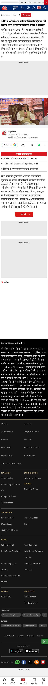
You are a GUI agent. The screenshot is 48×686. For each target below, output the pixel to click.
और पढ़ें (23, 214)
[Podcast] (28, 7)
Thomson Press (31, 489)
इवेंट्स (15, 15)
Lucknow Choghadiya (11, 615)
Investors (4, 439)
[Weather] (22, 8)
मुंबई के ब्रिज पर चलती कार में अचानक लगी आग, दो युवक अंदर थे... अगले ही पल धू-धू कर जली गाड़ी (23, 389)
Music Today (6, 524)
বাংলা (34, 2)
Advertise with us (7, 432)
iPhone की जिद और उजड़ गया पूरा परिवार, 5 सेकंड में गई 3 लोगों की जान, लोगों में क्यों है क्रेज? (23, 403)
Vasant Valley (7, 478)
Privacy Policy (6, 447)
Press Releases (29, 455)
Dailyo (20, 636)
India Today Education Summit (10, 578)
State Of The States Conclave (32, 566)
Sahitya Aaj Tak (7, 545)
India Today (42, 2)
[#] (39, 145)
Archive (40, 636)
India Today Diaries (32, 478)
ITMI (3, 490)
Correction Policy (7, 455)
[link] (46, 2)
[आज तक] (4, 7)
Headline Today (31, 603)
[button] (43, 681)
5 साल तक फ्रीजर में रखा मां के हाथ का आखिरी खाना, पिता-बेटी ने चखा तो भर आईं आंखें (23, 374)
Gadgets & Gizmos (9, 530)
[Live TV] (39, 8)
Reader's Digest (31, 517)
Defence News (30, 625)
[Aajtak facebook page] (24, 662)
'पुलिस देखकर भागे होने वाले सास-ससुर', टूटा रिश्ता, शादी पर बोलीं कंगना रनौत (23, 356)
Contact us (28, 424)
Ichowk (30, 636)
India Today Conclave (10, 551)
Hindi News (5, 15)
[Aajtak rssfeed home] (36, 662)
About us (4, 424)
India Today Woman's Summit (33, 554)
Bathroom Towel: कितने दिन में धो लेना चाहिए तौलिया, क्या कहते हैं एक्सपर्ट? (22, 381)
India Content (30, 596)
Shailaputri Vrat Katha (11, 625)
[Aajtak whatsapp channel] (17, 662)
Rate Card (27, 439)
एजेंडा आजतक (26, 15)
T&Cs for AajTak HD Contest (11, 463)
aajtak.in (12, 131)
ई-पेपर (29, 2)
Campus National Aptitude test (8, 499)
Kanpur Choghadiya (31, 615)
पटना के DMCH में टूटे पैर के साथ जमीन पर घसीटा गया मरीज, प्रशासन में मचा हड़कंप (22, 363)
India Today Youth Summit (9, 566)
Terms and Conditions (32, 447)
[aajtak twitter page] (30, 662)
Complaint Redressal (31, 432)
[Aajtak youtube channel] (43, 662)
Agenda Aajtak (30, 545)
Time (26, 524)
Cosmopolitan (7, 517)
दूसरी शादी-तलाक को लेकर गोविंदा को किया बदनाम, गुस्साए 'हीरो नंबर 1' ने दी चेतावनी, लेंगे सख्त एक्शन (22, 411)
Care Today (6, 596)
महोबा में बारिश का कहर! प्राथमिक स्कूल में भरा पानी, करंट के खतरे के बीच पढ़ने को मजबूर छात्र (21, 396)
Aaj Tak (23, 2)
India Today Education (10, 484)
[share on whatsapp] (44, 641)
